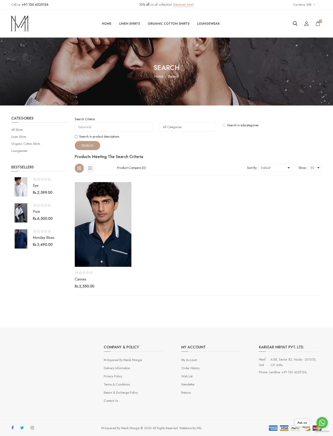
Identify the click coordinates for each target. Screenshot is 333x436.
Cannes (80, 279)
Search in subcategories (242, 125)
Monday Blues (44, 237)
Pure (36, 211)
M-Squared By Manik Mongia (123, 360)
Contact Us (111, 400)
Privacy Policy (113, 376)
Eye (36, 185)
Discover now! (183, 4)
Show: (303, 167)
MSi (199, 428)
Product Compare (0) (131, 167)
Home (106, 23)
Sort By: (252, 167)
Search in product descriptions (99, 136)
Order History (190, 368)
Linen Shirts (129, 23)
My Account (189, 360)
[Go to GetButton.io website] (322, 431)
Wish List (187, 376)
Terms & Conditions (117, 384)
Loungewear (208, 23)
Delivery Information (117, 368)
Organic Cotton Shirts (168, 23)
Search (173, 76)
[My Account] (306, 23)
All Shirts (17, 129)
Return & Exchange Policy (121, 392)
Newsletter (188, 384)
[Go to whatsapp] (322, 422)
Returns (186, 392)
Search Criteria (85, 119)
